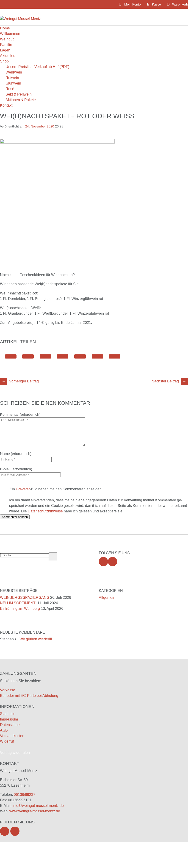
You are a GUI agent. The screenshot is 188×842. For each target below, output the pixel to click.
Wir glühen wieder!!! (35, 639)
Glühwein (13, 83)
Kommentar (9, 414)
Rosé (10, 89)
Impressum (9, 719)
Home (5, 28)
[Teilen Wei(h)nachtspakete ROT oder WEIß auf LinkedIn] (45, 356)
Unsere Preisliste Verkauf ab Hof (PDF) (37, 67)
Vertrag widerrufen (15, 752)
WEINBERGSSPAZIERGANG (24, 597)
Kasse (156, 4)
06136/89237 (24, 795)
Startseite (7, 714)
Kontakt (6, 105)
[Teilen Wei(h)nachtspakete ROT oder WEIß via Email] (97, 356)
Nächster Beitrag (169, 381)
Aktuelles (7, 56)
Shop (4, 61)
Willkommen (10, 34)
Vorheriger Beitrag (20, 381)
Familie (6, 45)
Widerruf (7, 741)
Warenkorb (180, 4)
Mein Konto (132, 4)
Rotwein (12, 78)
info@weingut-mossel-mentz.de (38, 806)
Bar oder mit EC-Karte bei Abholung (29, 696)
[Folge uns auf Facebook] (103, 561)
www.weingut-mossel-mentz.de (34, 811)
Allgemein (107, 597)
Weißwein (14, 72)
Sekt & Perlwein (19, 94)
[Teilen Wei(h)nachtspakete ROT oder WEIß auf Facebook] (28, 356)
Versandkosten (12, 736)
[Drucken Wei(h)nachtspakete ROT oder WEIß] (114, 356)
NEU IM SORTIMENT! (18, 603)
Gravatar (23, 489)
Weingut (7, 39)
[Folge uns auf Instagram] (112, 561)
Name (5, 454)
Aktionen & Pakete (21, 100)
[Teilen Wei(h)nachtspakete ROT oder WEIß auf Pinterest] (62, 356)
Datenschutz (10, 725)
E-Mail (5, 469)
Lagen (5, 50)
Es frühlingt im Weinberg (20, 608)
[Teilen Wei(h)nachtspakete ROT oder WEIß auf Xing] (80, 356)
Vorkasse (7, 690)
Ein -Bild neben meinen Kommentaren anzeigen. (55, 489)
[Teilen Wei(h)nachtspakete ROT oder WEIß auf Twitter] (11, 356)
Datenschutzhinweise (45, 511)
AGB (4, 730)
